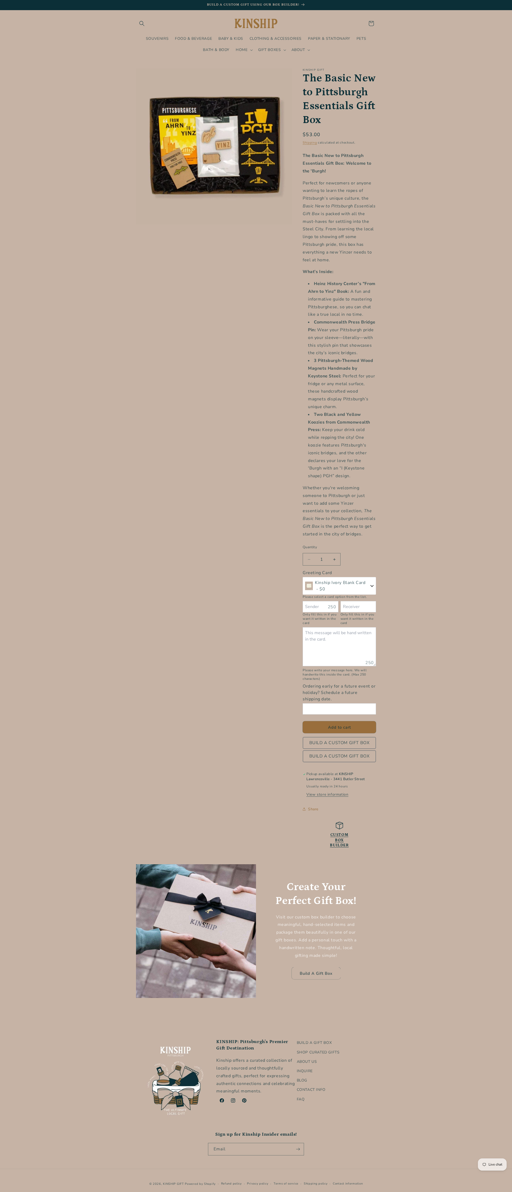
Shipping (310, 142)
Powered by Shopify (200, 1184)
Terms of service (286, 1184)
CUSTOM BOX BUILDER (339, 839)
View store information (327, 794)
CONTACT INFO (311, 1089)
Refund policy (231, 1184)
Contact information (348, 1184)
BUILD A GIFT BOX (314, 1042)
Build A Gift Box (316, 973)
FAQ (301, 1099)
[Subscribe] (298, 1149)
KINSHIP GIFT (173, 1184)
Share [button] (313, 809)
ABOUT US (307, 1061)
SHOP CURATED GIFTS (318, 1052)
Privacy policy (257, 1184)
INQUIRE (305, 1070)
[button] (142, 23)
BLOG (302, 1080)
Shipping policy (316, 1184)
